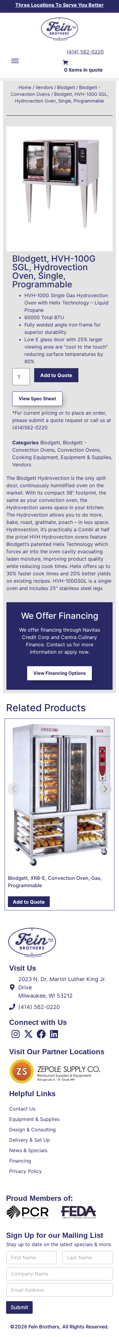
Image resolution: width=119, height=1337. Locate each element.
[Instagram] (15, 1034)
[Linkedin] (54, 1034)
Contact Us (22, 1109)
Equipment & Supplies (86, 457)
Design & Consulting (32, 1129)
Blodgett (66, 87)
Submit (19, 1307)
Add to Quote (56, 375)
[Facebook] (41, 1034)
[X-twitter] (28, 1034)
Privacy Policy (25, 1171)
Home (25, 87)
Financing (20, 1161)
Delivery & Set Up (29, 1140)
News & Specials (28, 1150)
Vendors (44, 87)
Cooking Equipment (35, 457)
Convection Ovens (78, 450)
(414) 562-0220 (85, 52)
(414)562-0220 (30, 427)
